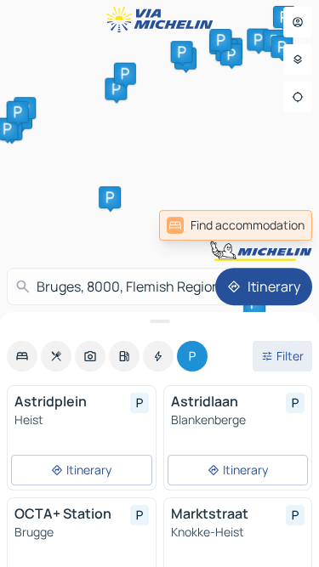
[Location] (297, 97)
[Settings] (297, 59)
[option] (22, 356)
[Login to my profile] (297, 22)
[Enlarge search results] (159, 321)
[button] (110, 197)
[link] (235, 225)
